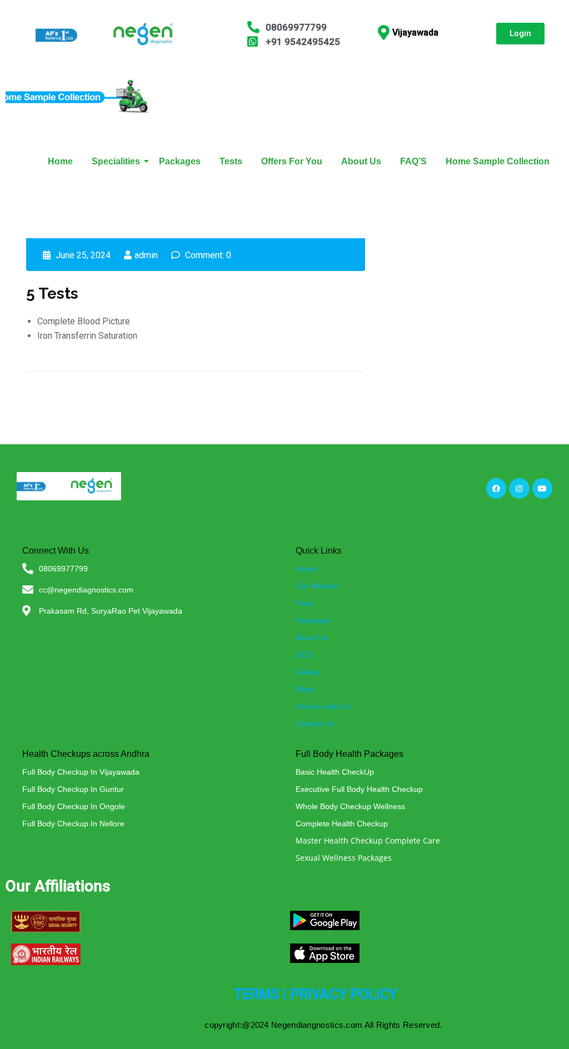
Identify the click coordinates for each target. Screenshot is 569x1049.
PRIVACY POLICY (343, 994)
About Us (361, 161)
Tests (230, 161)
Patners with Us (323, 706)
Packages (180, 161)
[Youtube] (542, 488)
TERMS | (260, 994)
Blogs (305, 689)
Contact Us (315, 723)
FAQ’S (413, 161)
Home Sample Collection (498, 161)
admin (146, 255)
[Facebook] (496, 488)
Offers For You (291, 161)
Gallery (308, 671)
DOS (304, 654)
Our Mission (317, 585)
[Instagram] (519, 488)
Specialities (116, 161)
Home (60, 161)
